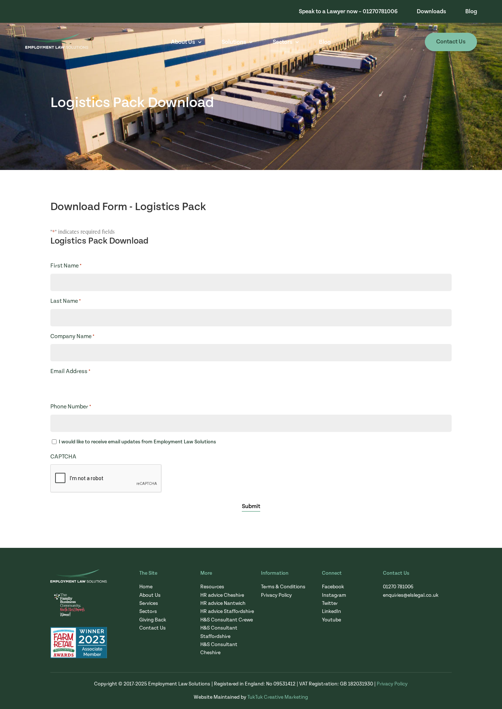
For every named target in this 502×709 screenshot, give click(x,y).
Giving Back (152, 620)
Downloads (431, 11)
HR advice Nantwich (222, 603)
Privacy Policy (276, 595)
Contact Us (451, 41)
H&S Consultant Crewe (226, 620)
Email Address (70, 371)
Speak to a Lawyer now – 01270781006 (348, 11)
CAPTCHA (63, 456)
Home (146, 587)
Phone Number (70, 406)
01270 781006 (398, 587)
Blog (471, 11)
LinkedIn (331, 611)
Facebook (333, 587)
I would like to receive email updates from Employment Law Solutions (137, 442)
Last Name (65, 301)
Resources (212, 587)
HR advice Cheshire (222, 595)
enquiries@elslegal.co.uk (410, 595)
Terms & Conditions (283, 587)
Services (148, 603)
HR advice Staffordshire (227, 611)
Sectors (283, 42)
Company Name (72, 336)
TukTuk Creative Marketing (277, 697)
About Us (183, 42)
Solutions (234, 42)
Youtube (331, 620)
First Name (66, 265)
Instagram (334, 595)
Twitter (330, 603)
